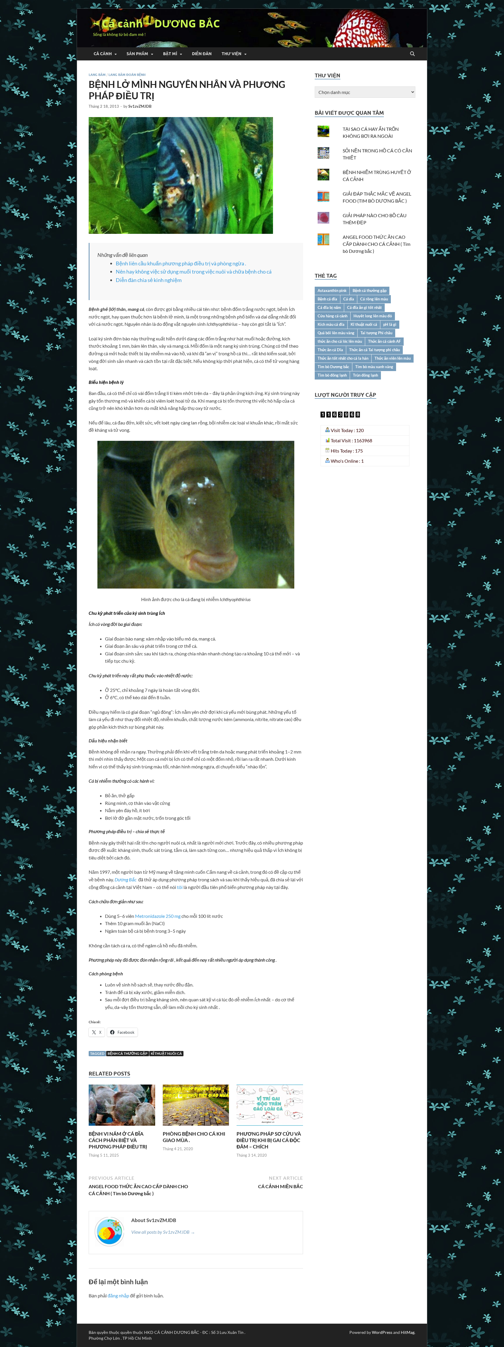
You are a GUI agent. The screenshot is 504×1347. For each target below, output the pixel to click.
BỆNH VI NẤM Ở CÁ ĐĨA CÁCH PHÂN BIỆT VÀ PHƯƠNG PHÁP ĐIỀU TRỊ (118, 1140)
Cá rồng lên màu (374, 299)
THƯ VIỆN (232, 53)
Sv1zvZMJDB (139, 106)
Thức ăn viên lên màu (392, 358)
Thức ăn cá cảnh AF (384, 341)
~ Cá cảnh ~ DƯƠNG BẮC (156, 23)
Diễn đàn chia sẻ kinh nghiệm (149, 280)
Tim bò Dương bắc (333, 366)
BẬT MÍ (170, 53)
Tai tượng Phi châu (376, 332)
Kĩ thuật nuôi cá (166, 1053)
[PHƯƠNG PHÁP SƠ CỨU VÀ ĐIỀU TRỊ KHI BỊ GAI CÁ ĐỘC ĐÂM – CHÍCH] (270, 1107)
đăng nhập (118, 1295)
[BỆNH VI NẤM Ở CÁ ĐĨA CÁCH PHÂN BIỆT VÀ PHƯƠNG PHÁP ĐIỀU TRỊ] (122, 1107)
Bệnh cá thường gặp (128, 1053)
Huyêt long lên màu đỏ (373, 316)
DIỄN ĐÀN (202, 53)
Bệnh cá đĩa (327, 299)
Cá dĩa (348, 299)
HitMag (407, 1332)
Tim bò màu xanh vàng (374, 366)
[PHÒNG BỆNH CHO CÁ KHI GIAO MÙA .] (196, 1107)
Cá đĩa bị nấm (329, 307)
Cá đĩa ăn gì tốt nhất (364, 307)
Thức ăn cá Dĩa (330, 349)
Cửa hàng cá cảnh (332, 316)
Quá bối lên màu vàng (336, 332)
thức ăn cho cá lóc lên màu (340, 341)
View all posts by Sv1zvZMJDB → (163, 1232)
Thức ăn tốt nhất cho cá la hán (343, 358)
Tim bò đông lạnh (332, 375)
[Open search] (412, 54)
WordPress (382, 1332)
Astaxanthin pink (332, 290)
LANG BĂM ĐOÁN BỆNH (127, 75)
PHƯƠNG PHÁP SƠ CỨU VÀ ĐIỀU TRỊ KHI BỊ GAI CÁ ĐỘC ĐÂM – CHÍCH (269, 1140)
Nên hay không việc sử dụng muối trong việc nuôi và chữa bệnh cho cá (194, 271)
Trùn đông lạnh (365, 375)
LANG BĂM (97, 75)
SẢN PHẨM (137, 53)
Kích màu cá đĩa (331, 324)
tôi (179, 887)
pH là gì (389, 324)
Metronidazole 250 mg (158, 916)
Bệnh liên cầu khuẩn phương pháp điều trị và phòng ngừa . (181, 263)
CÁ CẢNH (103, 53)
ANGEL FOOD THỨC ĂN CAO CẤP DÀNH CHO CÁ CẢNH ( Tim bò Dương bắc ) (376, 244)
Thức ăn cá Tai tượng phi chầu (374, 349)
